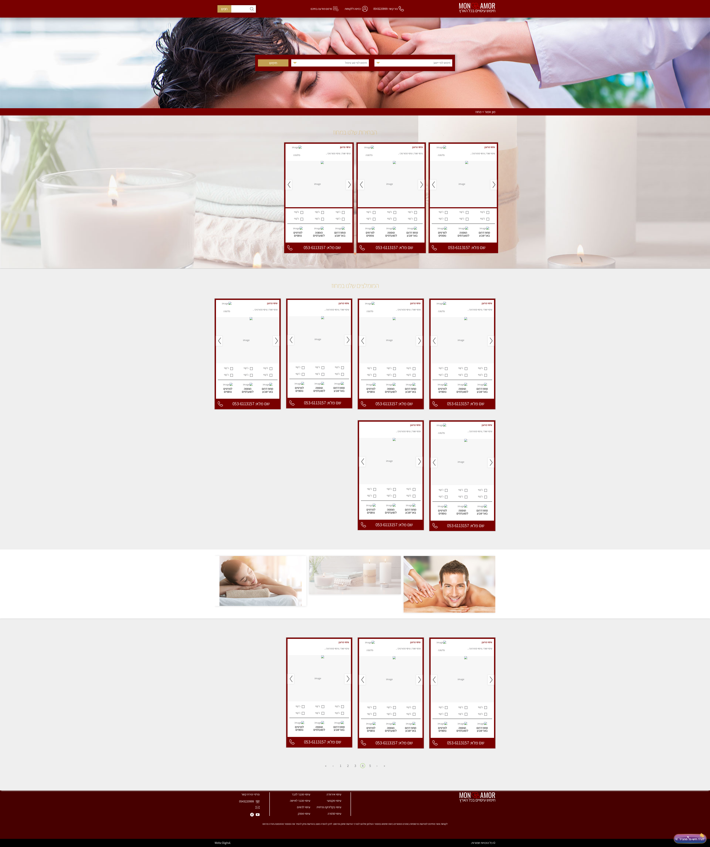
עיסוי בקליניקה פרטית (329, 807)
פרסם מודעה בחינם (321, 9)
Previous (493, 184)
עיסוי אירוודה (334, 794)
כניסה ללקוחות (353, 9)
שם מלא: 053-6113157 (466, 247)
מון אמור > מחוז (485, 112)
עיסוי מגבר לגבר (301, 794)
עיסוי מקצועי (334, 800)
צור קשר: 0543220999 (385, 9)
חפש (224, 8)
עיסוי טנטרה (334, 813)
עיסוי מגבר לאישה (300, 800)
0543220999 (246, 801)
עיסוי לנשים (303, 807)
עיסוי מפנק (304, 813)
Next (433, 184)
